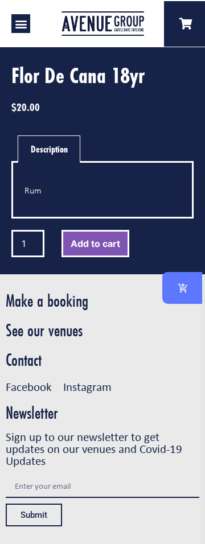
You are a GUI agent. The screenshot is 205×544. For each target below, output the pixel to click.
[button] (20, 23)
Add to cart (95, 243)
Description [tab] (49, 148)
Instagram (87, 386)
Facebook (29, 386)
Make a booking (47, 300)
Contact (24, 360)
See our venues (44, 330)
